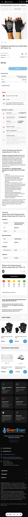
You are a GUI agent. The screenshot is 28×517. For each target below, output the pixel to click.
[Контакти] (22, 2)
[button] (22, 317)
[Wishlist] (25, 54)
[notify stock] (11, 341)
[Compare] (22, 54)
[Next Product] (5, 42)
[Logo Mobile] (8, 1)
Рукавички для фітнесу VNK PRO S (20, 337)
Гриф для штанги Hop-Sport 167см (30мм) (6, 368)
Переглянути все (5, 85)
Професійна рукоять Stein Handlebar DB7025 (20, 368)
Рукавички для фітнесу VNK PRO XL (6, 337)
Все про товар (5, 9)
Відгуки (25, 9)
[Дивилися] (14, 514)
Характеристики (17, 9)
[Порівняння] (20, 514)
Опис (11, 9)
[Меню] (2, 1)
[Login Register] (24, 2)
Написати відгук (14, 276)
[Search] (19, 2)
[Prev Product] (2, 42)
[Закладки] (17, 514)
